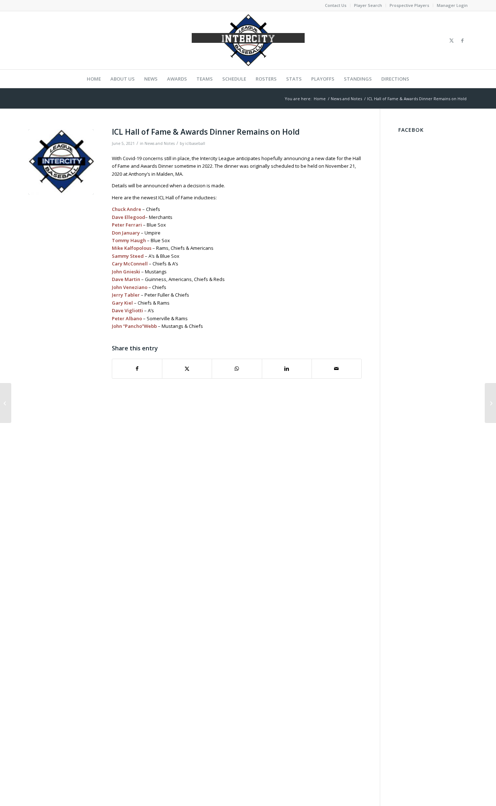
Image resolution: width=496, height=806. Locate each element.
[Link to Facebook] (462, 40)
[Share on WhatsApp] (236, 368)
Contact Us (335, 5)
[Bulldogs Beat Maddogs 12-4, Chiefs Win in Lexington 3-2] (5, 403)
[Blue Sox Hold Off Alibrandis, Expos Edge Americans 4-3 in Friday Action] (490, 403)
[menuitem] (335, 5)
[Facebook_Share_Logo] (61, 162)
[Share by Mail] (336, 368)
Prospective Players (409, 5)
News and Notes (160, 143)
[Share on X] (187, 368)
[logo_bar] (248, 40)
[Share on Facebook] (137, 368)
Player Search (368, 5)
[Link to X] (451, 40)
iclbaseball (195, 143)
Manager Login (452, 5)
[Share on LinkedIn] (287, 368)
